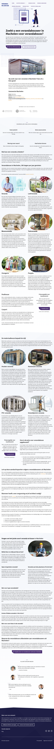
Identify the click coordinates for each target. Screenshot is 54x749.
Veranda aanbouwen (41, 3)
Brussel (10, 100)
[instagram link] (46, 731)
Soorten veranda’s (20, 3)
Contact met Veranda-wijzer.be (26, 724)
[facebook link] (51, 731)
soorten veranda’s (30, 174)
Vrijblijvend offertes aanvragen (9, 724)
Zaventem (32, 98)
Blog (2, 731)
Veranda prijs (26, 6)
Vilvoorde (28, 98)
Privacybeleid (39, 740)
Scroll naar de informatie (29, 46)
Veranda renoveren (16, 6)
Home (13, 3)
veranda (14, 496)
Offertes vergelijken (36, 6)
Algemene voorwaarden (47, 740)
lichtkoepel (43, 473)
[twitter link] (49, 731)
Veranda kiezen (31, 3)
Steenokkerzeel (38, 98)
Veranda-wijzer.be (5, 5)
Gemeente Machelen (19, 97)
